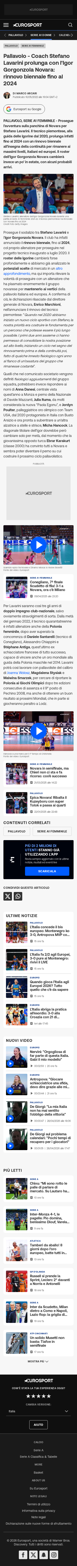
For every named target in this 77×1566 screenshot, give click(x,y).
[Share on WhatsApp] (18, 896)
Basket (38, 1472)
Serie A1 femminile (33, 46)
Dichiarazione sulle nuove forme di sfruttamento (38, 1523)
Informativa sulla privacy (38, 1510)
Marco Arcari (26, 93)
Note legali (38, 1517)
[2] (33, 1396)
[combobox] (38, 1411)
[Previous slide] (5, 35)
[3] (38, 1396)
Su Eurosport (38, 1488)
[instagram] (54, 1555)
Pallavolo (11, 46)
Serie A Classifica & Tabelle (38, 1456)
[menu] (70, 25)
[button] (6, 25)
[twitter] (33, 1555)
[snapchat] (43, 1555)
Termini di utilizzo (38, 1504)
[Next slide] (72, 35)
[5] (48, 1396)
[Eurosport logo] (27, 25)
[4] (43, 1396)
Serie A (38, 1450)
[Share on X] (7, 896)
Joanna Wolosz (18, 673)
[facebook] (23, 1555)
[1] (28, 1396)
